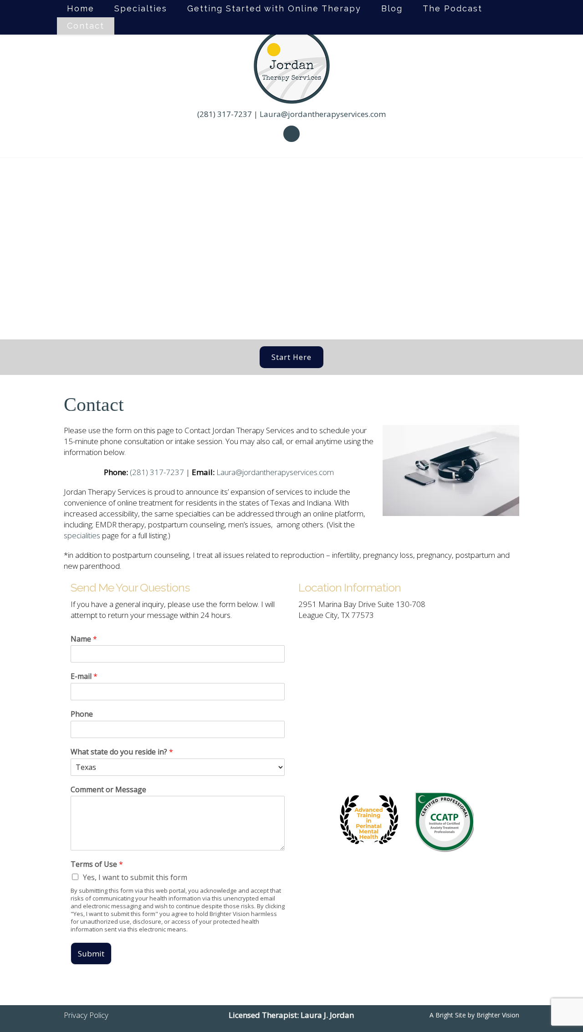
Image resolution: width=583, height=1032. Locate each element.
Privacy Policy (86, 1015)
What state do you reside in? (122, 752)
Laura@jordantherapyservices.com (323, 114)
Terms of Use (97, 864)
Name (84, 639)
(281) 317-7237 (224, 114)
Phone (82, 714)
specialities (82, 535)
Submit (91, 953)
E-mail (84, 676)
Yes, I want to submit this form (135, 877)
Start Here (291, 357)
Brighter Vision (497, 1015)
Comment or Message (108, 789)
